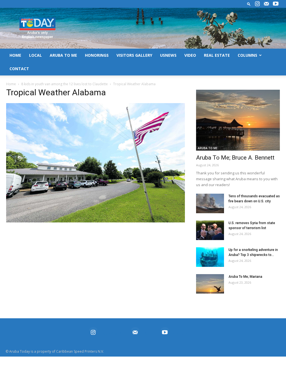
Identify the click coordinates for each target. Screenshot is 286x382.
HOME (15, 55)
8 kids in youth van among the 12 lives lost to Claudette (64, 84)
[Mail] (266, 4)
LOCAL (35, 55)
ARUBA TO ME (63, 55)
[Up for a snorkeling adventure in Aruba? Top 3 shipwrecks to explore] (210, 257)
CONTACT (19, 68)
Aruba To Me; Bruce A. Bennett (235, 157)
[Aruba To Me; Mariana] (210, 284)
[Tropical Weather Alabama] (95, 221)
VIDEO (190, 55)
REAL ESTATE (217, 55)
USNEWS (168, 55)
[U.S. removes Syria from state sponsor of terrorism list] (210, 230)
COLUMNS (247, 55)
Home (11, 84)
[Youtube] (275, 4)
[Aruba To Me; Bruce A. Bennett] (238, 120)
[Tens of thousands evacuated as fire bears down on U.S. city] (210, 203)
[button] (249, 4)
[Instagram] (257, 4)
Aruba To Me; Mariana (245, 277)
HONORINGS (97, 55)
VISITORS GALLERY (134, 55)
